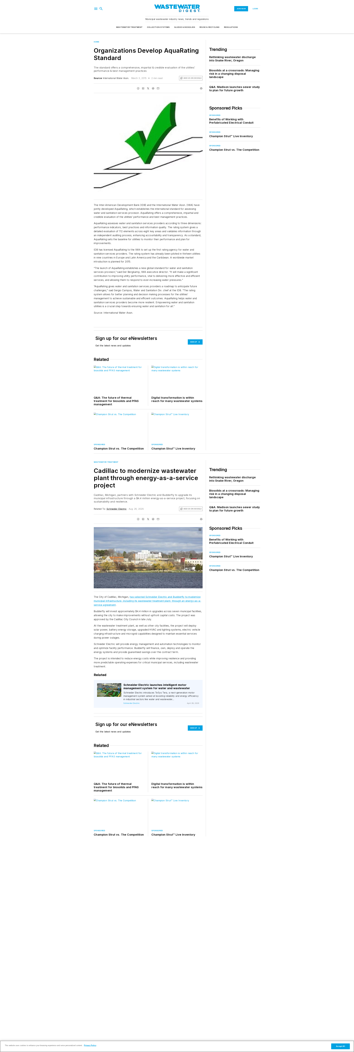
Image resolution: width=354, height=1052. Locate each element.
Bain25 (180, 530)
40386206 (170, 530)
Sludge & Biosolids (184, 27)
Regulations (231, 27)
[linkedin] (143, 88)
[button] (96, 9)
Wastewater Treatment (129, 27)
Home (96, 42)
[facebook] (138, 88)
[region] (177, 1046)
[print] (201, 88)
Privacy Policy (90, 1045)
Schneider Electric (116, 508)
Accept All (340, 1046)
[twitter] (148, 88)
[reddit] (153, 88)
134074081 (110, 686)
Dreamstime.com (191, 530)
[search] (101, 9)
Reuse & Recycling (209, 27)
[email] (158, 88)
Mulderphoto (110, 688)
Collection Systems (158, 27)
